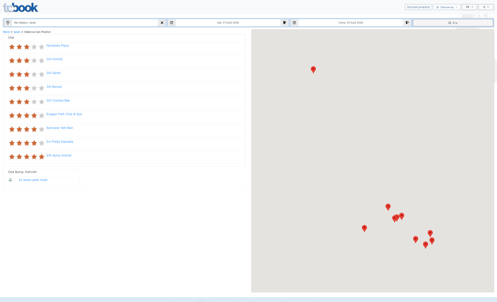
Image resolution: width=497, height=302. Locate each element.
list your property (418, 7)
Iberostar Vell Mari (60, 128)
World (6, 31)
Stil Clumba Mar (58, 100)
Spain (17, 31)
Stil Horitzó (55, 59)
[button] (401, 216)
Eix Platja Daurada (60, 141)
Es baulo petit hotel (33, 180)
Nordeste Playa (58, 45)
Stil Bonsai (54, 87)
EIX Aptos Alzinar (59, 155)
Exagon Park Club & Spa (64, 114)
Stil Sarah (54, 73)
